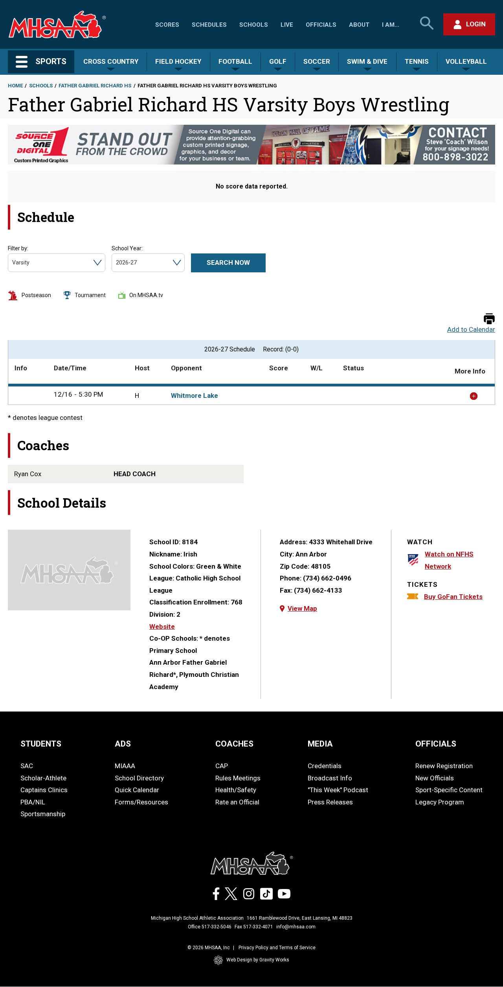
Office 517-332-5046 (209, 927)
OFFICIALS (435, 744)
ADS (123, 744)
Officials (321, 24)
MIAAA (125, 766)
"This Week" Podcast (338, 790)
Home (15, 86)
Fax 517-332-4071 (254, 927)
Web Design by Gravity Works (257, 960)
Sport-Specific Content (449, 790)
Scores (167, 24)
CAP (221, 766)
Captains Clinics (44, 790)
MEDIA (320, 744)
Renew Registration (444, 766)
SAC (26, 766)
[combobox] (12, 263)
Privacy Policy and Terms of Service (277, 947)
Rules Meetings (238, 778)
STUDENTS (40, 744)
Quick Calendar (137, 790)
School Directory (139, 778)
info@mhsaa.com (296, 927)
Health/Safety (235, 790)
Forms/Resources (141, 802)
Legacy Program (439, 802)
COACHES (234, 744)
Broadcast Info (330, 778)
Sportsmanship (42, 814)
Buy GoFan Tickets (453, 597)
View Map (302, 608)
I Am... (390, 24)
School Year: (127, 248)
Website (162, 626)
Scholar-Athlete (43, 778)
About (359, 24)
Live (287, 24)
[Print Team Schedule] (489, 319)
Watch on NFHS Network (449, 560)
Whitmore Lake (194, 395)
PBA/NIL (32, 802)
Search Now (228, 262)
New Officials (434, 778)
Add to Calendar (471, 329)
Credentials (324, 766)
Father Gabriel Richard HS (95, 86)
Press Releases (330, 802)
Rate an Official (237, 802)
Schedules (209, 24)
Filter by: (18, 248)
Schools (253, 24)
